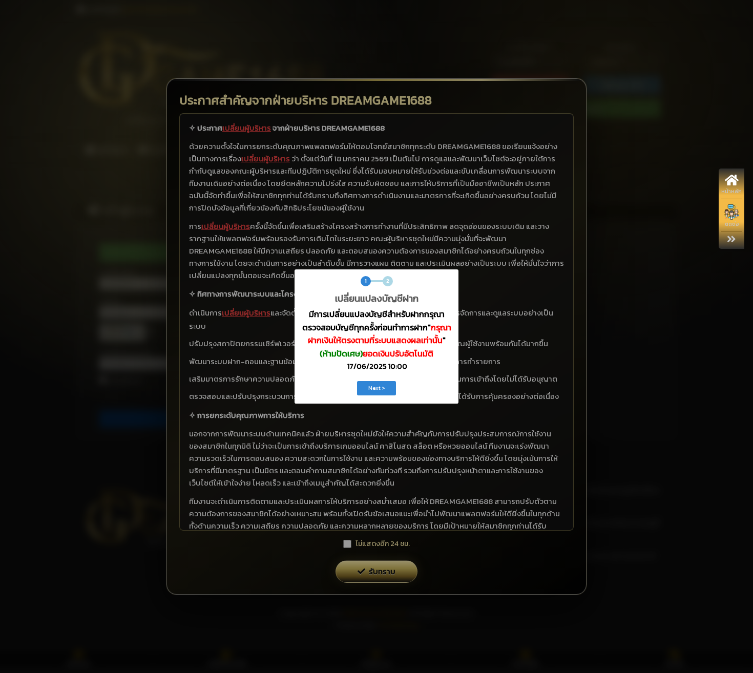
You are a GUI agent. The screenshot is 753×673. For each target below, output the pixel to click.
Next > (376, 388)
